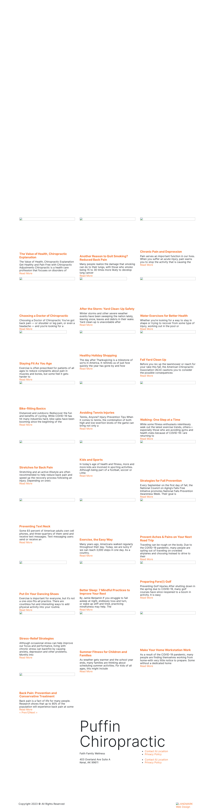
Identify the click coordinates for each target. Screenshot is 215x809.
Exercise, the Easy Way (96, 539)
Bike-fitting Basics (32, 408)
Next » (33, 712)
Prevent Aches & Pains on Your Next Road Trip (166, 538)
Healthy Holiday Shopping (98, 355)
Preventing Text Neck (34, 526)
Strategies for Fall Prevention (161, 480)
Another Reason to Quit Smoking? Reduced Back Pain (104, 257)
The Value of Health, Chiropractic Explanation (43, 255)
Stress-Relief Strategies (36, 638)
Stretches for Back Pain (36, 467)
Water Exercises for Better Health (164, 316)
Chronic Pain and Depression (161, 251)
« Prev (23, 712)
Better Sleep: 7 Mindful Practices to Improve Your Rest (105, 591)
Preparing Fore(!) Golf (155, 581)
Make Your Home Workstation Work (165, 650)
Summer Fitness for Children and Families (103, 653)
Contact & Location (156, 751)
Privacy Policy (153, 754)
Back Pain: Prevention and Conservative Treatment (38, 694)
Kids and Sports (91, 460)
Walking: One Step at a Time (160, 420)
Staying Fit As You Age (35, 363)
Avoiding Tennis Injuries (97, 412)
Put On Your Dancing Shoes (39, 594)
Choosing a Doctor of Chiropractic (43, 316)
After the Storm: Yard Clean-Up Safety (107, 309)
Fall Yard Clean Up (153, 359)
